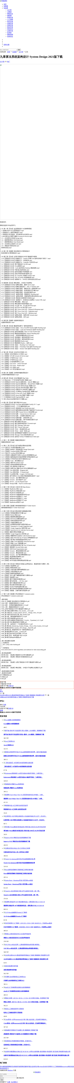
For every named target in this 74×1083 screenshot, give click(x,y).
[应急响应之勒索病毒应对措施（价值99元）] (18, 1041)
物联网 (9, 15)
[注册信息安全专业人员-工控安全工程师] (17, 848)
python (41, 1066)
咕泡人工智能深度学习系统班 (13, 1012)
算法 (1, 691)
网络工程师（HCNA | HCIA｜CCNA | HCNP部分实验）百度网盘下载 (26, 1002)
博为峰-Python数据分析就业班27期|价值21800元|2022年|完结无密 (24, 830)
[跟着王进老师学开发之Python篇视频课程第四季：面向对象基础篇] (25, 752)
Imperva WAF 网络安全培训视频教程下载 (17, 841)
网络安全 (10, 13)
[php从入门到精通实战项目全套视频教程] (17, 987)
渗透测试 (22, 1066)
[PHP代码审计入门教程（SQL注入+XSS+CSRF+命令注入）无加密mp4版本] (28, 923)
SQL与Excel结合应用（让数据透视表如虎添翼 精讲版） (21, 948)
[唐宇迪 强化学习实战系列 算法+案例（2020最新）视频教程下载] (25, 730)
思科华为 (10, 29)
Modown (10, 1070)
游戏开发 (10, 25)
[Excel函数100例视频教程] (12, 720)
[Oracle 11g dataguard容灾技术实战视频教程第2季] (19, 859)
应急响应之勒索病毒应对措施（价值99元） (17, 1044)
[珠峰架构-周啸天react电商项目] (14, 784)
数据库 (16, 1066)
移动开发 (10, 27)
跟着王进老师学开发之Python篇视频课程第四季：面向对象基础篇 (25, 756)
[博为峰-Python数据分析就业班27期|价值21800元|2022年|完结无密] (25, 827)
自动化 (45, 1066)
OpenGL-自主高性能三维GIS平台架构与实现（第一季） (21, 895)
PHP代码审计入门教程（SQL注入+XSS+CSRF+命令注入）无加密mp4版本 (27, 927)
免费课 (6, 6)
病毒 (60, 1066)
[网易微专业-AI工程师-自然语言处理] (16, 805)
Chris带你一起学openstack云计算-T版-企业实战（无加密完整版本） (25, 1023)
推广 (8, 61)
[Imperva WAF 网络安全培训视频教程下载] (17, 837)
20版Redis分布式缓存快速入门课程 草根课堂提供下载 (17, 697)
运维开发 (10, 31)
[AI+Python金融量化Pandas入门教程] (15, 912)
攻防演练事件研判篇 (10, 970)
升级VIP (11, 686)
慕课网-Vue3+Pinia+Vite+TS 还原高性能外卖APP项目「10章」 (23, 798)
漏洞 (4, 1066)
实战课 (6, 8)
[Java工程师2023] (9, 741)
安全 (1, 1066)
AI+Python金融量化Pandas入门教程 (15, 916)
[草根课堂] (3, 1)
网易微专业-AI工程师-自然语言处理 (15, 809)
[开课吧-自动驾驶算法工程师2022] (15, 976)
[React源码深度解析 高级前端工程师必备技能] (18, 869)
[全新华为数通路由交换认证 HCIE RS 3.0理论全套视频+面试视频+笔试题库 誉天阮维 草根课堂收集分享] (37, 1051)
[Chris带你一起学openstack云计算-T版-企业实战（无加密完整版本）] (25, 1019)
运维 (37, 1066)
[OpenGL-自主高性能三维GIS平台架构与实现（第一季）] (22, 891)
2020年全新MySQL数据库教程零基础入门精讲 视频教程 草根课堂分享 (22, 695)
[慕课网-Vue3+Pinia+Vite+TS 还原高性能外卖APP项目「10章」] (24, 795)
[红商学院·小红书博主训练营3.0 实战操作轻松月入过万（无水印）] (25, 816)
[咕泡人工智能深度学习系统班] (14, 1009)
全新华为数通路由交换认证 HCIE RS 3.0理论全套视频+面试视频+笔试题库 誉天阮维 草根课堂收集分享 (36, 1055)
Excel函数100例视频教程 (11, 723)
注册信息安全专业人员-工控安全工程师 (16, 852)
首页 (5, 4)
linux (63, 1066)
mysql (66, 1066)
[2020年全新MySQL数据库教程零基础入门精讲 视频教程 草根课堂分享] (27, 955)
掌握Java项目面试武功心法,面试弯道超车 (17, 937)
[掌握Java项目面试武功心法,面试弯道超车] (17, 934)
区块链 (9, 32)
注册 (8, 1082)
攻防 (34, 1066)
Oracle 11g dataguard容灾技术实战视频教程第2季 (19, 863)
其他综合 (10, 36)
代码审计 (50, 1066)
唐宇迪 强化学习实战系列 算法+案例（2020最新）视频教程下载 (24, 734)
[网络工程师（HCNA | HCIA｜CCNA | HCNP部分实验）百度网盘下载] (26, 998)
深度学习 (6, 1068)
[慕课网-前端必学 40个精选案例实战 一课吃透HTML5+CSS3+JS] (24, 902)
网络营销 (10, 34)
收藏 (1, 710)
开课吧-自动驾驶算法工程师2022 (14, 980)
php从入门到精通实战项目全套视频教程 (16, 991)
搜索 (19, 49)
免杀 (1, 1068)
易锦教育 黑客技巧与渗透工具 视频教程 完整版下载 (20, 1034)
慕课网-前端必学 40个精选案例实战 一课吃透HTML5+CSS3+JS (24, 905)
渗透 (7, 1066)
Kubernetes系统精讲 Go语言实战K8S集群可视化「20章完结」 (23, 777)
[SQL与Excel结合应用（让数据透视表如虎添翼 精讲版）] (22, 944)
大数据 (9, 12)
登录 (4, 704)
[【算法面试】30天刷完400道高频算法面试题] (18, 762)
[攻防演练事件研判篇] (11, 966)
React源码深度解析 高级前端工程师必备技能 (18, 873)
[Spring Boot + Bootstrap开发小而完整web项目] (18, 880)
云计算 (9, 10)
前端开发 (10, 17)
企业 (31, 1066)
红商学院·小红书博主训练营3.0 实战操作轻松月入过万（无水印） (24, 820)
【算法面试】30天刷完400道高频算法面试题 (18, 766)
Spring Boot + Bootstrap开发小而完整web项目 (18, 884)
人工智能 (10, 19)
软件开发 (10, 21)
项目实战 (71, 1066)
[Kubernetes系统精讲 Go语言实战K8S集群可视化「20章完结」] (24, 773)
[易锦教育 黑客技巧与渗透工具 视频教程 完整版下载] (21, 1030)
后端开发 (10, 23)
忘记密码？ (14, 1082)
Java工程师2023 (9, 745)
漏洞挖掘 (27, 1066)
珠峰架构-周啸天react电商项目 (13, 788)
